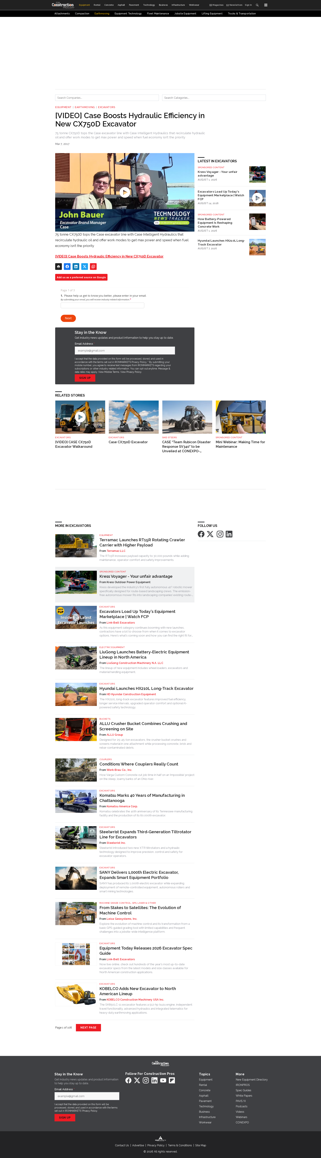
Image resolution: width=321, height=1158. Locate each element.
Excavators (106, 107)
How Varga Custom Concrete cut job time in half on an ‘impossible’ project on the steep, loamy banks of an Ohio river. (146, 777)
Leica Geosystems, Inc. (122, 918)
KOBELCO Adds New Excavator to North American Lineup (137, 991)
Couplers (105, 759)
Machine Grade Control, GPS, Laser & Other (127, 903)
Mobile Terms (111, 372)
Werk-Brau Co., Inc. (119, 769)
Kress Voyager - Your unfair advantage (217, 173)
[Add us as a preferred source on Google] (93, 266)
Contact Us (122, 1145)
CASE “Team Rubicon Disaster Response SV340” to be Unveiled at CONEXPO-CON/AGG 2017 (186, 446)
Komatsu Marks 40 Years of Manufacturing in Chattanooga (142, 798)
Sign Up (85, 377)
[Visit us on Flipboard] (172, 1080)
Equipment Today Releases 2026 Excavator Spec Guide (145, 951)
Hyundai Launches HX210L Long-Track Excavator (221, 242)
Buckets (105, 719)
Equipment (63, 107)
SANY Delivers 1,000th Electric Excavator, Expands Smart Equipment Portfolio (139, 875)
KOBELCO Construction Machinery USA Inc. (135, 999)
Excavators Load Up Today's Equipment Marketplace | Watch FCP (221, 195)
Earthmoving (85, 107)
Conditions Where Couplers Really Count (138, 764)
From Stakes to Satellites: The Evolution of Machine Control (140, 910)
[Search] (257, 5)
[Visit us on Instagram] (220, 533)
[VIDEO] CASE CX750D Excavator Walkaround (73, 444)
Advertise (138, 1145)
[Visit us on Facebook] (201, 533)
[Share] (67, 266)
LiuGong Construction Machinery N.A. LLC (135, 663)
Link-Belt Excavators (121, 622)
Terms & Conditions (180, 1145)
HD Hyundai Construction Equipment (131, 694)
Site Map (200, 1145)
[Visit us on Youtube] (163, 1080)
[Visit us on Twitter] (210, 533)
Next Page (88, 1027)
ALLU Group (115, 734)
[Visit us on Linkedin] (229, 533)
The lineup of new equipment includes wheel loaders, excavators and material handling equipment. (143, 670)
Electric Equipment (112, 647)
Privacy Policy (133, 372)
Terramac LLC (116, 550)
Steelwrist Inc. (116, 842)
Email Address (85, 343)
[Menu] (265, 5)
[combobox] (107, 98)
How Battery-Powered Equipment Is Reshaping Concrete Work (215, 222)
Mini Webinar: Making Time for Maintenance (240, 444)
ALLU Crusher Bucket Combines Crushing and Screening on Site (143, 726)
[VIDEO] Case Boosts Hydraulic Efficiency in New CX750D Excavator (109, 256)
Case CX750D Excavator (128, 442)
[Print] (58, 266)
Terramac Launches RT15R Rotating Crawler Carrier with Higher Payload (142, 542)
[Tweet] (84, 266)
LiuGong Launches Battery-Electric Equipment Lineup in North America (144, 655)
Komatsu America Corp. (122, 806)
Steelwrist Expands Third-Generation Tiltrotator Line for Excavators (145, 834)
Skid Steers (169, 437)
